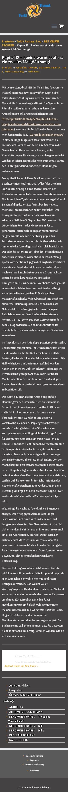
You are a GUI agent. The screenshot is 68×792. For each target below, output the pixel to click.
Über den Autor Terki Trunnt (25, 695)
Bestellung (34, 770)
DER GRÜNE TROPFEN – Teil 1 (26, 726)
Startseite (8, 41)
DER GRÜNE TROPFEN (26, 67)
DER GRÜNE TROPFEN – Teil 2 (26, 730)
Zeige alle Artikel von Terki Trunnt (22, 665)
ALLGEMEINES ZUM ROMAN (26, 712)
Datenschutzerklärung (34, 764)
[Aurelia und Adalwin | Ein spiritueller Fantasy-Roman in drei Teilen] (34, 10)
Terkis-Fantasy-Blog (14, 71)
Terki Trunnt (33, 71)
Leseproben (15, 690)
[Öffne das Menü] (54, 26)
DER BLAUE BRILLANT (22, 735)
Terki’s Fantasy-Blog (29, 41)
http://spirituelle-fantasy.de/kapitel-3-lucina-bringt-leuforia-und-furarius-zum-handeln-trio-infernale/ (31, 124)
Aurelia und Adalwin (38, 787)
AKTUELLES (16, 707)
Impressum (34, 760)
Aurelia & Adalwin (19, 685)
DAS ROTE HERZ (18, 740)
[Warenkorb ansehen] (62, 25)
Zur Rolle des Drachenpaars (46, 134)
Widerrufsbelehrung (34, 756)
